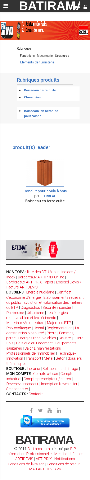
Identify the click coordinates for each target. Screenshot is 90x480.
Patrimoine (15, 312)
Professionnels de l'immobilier (30, 353)
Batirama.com (38, 449)
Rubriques (24, 48)
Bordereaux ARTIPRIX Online (41, 277)
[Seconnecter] (85, 7)
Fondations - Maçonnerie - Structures (44, 55)
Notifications (65, 459)
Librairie (33, 368)
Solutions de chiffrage (60, 368)
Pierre (51, 333)
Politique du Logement (34, 343)
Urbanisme (35, 312)
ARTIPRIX (44, 459)
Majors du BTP (59, 322)
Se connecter (17, 389)
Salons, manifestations (42, 348)
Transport (33, 358)
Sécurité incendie (56, 307)
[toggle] (6, 6)
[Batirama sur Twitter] (40, 411)
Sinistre (65, 338)
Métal (48, 358)
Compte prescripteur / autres (47, 379)
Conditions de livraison (26, 464)
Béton (60, 358)
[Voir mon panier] (74, 7)
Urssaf (38, 328)
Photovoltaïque (18, 328)
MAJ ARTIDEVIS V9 (45, 469)
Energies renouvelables (37, 338)
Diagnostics (30, 307)
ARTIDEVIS (24, 459)
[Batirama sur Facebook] (31, 411)
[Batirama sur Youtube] (49, 411)
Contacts (36, 394)
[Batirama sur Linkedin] (59, 411)
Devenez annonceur (22, 384)
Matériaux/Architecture (25, 322)
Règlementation (59, 328)
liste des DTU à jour (43, 272)
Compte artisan (45, 373)
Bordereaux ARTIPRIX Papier (29, 282)
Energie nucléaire (40, 292)
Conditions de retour (63, 464)
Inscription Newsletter (59, 384)
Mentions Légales (68, 454)
